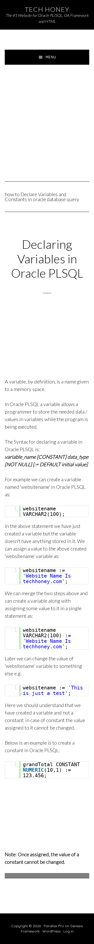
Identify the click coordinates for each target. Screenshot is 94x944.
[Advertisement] (47, 114)
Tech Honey (47, 9)
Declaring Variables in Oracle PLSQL (47, 258)
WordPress (51, 931)
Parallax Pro (54, 926)
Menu (51, 57)
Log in (68, 931)
